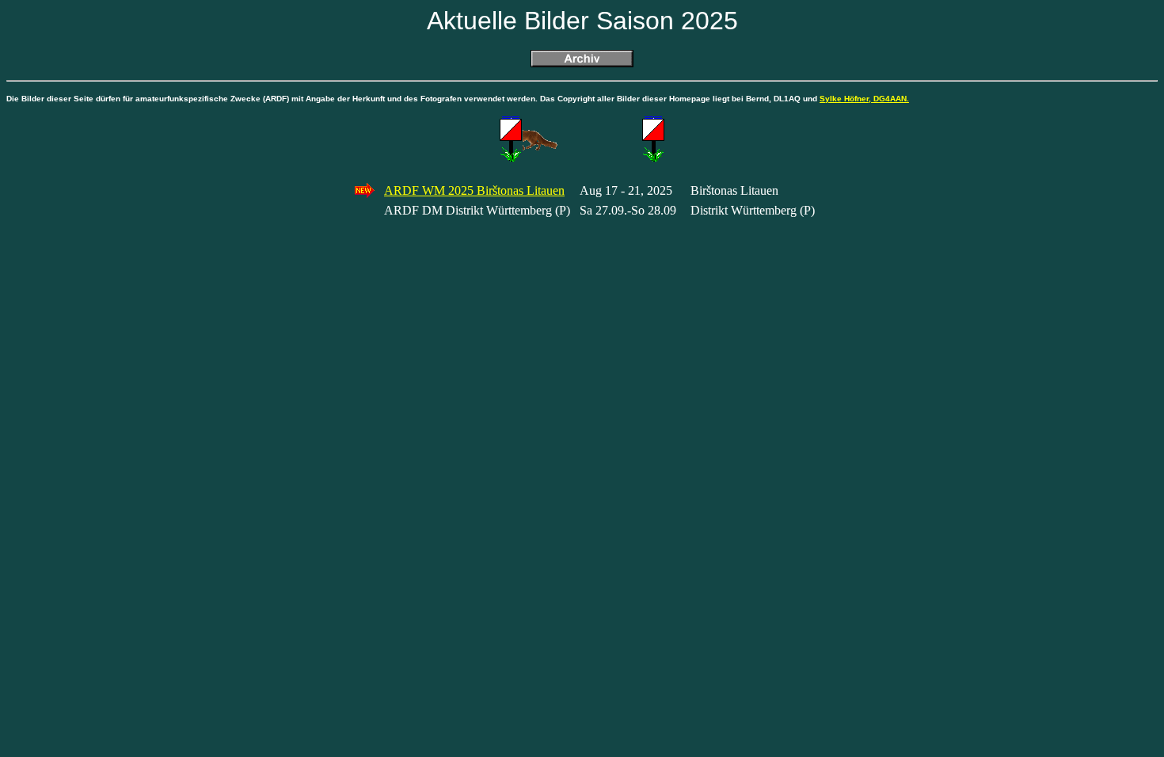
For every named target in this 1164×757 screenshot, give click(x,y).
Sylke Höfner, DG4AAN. (864, 98)
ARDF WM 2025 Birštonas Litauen (474, 190)
